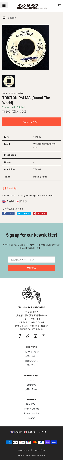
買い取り (31, 365)
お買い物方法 (31, 356)
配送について (31, 360)
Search (31, 418)
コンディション (31, 351)
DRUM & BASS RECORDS (35, 455)
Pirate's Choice (31, 413)
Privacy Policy (23, 450)
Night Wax (31, 404)
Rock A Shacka (31, 408)
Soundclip (11, 188)
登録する (31, 267)
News (31, 380)
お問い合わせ (31, 389)
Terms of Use (39, 450)
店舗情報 (31, 384)
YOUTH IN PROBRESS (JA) (13, 93)
